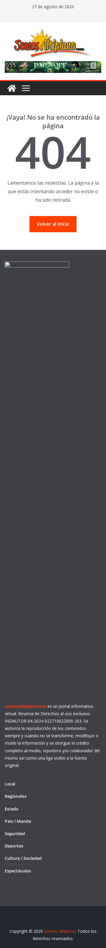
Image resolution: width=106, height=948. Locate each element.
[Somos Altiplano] (12, 88)
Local (10, 784)
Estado (12, 809)
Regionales (15, 796)
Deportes (14, 846)
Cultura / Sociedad (23, 858)
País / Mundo (18, 821)
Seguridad (15, 833)
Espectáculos (18, 871)
